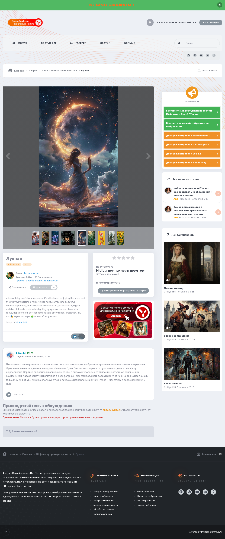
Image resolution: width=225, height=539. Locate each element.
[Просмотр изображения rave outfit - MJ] (101, 238)
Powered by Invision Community (205, 532)
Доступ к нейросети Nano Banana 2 (188, 135)
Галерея (80, 43)
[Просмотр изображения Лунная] (82, 238)
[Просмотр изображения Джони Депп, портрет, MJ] (68, 238)
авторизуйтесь (112, 410)
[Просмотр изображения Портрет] (45, 238)
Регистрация (211, 22)
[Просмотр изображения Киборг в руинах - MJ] (111, 238)
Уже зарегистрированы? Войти (176, 23)
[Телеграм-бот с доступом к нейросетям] (123, 320)
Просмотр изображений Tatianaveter (37, 280)
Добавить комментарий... (23, 431)
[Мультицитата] (8, 394)
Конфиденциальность (105, 505)
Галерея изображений (105, 491)
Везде (212, 43)
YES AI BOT (21, 322)
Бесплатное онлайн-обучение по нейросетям (187, 125)
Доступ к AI (48, 43)
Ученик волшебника (176, 336)
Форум (22, 43)
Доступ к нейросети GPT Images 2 (187, 144)
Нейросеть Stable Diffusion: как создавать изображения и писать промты (192, 192)
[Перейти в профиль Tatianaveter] (10, 275)
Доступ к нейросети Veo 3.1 (183, 153)
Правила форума (102, 514)
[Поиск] (179, 43)
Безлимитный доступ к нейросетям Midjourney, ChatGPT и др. (189, 112)
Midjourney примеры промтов (120, 270)
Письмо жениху (174, 288)
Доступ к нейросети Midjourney (186, 162)
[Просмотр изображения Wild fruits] (91, 238)
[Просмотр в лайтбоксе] (78, 156)
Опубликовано (33, 356)
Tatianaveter (31, 273)
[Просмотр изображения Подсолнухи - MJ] (120, 238)
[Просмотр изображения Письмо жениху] (192, 263)
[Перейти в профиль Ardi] (168, 190)
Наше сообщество (103, 496)
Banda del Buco (173, 383)
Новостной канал (146, 505)
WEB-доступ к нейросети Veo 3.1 (110, 5)
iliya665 (171, 291)
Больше (129, 43)
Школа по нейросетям (149, 496)
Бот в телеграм (145, 491)
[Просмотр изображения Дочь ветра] (35, 238)
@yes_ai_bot (24, 486)
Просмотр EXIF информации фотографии (123, 290)
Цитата (18, 394)
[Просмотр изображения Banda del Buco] (192, 364)
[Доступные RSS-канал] (220, 454)
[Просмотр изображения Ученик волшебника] (192, 316)
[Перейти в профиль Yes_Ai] (10, 355)
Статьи (105, 43)
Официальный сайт (103, 500)
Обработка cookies (103, 509)
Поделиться (18, 287)
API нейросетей (146, 500)
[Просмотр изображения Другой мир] (55, 238)
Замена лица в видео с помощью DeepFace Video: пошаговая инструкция (190, 210)
